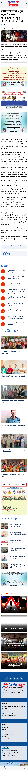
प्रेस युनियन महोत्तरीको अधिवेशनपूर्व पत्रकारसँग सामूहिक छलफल (14, 377)
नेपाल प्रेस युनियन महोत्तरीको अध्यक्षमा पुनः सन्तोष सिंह (12, 353)
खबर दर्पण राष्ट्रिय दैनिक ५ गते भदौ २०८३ (17, 541)
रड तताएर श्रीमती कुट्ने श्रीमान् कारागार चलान (13, 425)
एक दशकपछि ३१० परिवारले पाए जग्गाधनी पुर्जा (13, 476)
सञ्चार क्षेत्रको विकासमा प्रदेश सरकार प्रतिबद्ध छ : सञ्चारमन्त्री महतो (14, 451)
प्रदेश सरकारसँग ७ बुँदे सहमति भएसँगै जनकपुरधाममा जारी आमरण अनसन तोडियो (12, 247)
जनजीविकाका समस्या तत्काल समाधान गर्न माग (13, 402)
